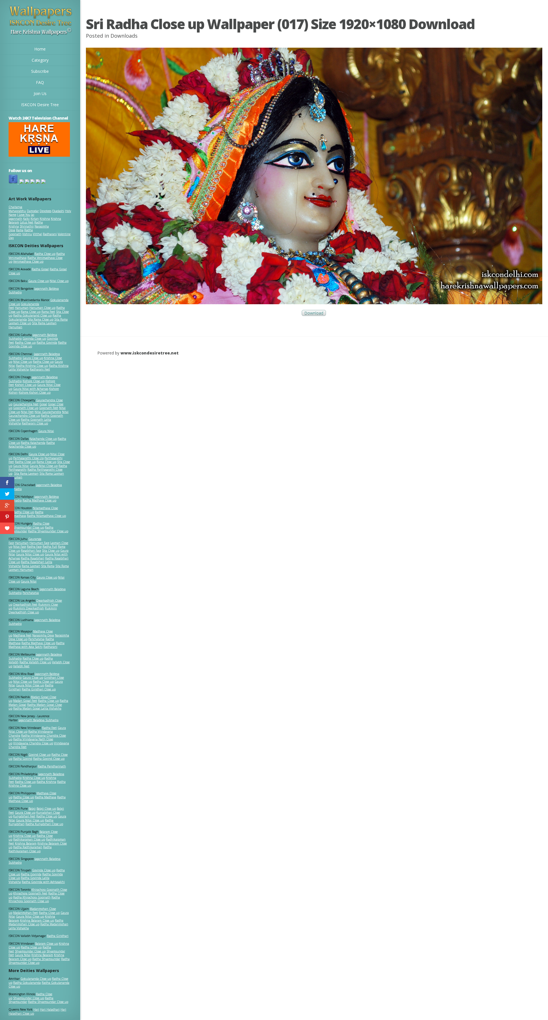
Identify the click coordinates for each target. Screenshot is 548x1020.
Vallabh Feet (21, 666)
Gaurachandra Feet (26, 404)
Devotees (45, 211)
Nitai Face (19, 547)
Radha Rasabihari (32, 558)
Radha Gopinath (21, 232)
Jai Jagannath (21, 217)
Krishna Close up (34, 778)
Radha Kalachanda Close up (32, 445)
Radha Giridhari (57, 936)
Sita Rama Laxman (26, 473)
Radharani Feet (40, 369)
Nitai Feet (27, 412)
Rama (19, 230)
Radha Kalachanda (33, 443)
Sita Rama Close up (40, 319)
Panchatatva (31, 593)
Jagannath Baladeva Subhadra (34, 622)
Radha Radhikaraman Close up (30, 849)
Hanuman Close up (42, 308)
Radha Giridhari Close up (39, 689)
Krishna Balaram (26, 843)
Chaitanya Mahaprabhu (17, 209)
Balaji (32, 809)
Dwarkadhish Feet (25, 604)
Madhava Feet (22, 635)
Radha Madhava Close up (39, 500)
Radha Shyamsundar (46, 959)
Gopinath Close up (25, 408)
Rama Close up (31, 312)
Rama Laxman (31, 566)
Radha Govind (22, 759)
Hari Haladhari (50, 1009)
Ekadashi (58, 211)
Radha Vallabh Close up (35, 662)
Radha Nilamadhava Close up (46, 516)
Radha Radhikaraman (27, 847)
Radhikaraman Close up (29, 839)
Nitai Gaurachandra (48, 412)
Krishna (45, 219)
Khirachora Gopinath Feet (30, 893)
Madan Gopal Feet (25, 701)
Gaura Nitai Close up (44, 466)
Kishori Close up (25, 385)
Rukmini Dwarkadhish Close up (33, 610)
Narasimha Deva (43, 635)
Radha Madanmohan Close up (36, 922)
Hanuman (22, 308)
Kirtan (35, 219)
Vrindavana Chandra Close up (33, 743)
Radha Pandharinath (52, 766)
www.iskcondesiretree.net (149, 353)
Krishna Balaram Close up (37, 920)
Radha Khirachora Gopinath (32, 897)
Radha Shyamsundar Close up (48, 531)
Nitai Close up (59, 281)
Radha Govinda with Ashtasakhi (43, 882)
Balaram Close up (46, 944)
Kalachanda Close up (43, 439)
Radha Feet (49, 728)
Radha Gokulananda (27, 983)
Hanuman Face (39, 543)
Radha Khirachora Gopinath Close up (34, 899)
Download (313, 313)
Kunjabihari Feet (24, 816)
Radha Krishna (46, 782)
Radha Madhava (45, 797)
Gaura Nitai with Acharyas (30, 389)
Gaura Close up (38, 281)
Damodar (33, 211)
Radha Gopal (40, 269)
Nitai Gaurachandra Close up (38, 414)
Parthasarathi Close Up (28, 458)
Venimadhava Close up (28, 261)
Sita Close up (50, 551)
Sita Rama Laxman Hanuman (33, 325)
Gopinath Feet (48, 408)
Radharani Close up (35, 423)
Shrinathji (27, 226)
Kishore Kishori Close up (35, 392)
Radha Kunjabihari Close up (44, 824)
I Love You (23, 215)
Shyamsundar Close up (28, 527)
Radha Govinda (47, 342)
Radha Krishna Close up (32, 366)
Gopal (43, 404)
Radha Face (34, 547)
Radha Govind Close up (49, 759)
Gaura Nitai (46, 431)
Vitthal (37, 234)
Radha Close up (45, 254)
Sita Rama (48, 566)
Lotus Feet (26, 222)
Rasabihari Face (31, 551)
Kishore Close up (34, 381)
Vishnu (27, 234)
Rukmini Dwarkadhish (28, 608)
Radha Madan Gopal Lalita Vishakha (37, 708)
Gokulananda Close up (36, 979)
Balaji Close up (46, 809)
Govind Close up (40, 755)
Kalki (26, 219)
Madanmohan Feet (25, 913)
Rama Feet (48, 312)
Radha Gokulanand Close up (32, 315)
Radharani (50, 234)
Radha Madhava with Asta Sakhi (37, 645)
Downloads (124, 35)
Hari (36, 1009)
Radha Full (50, 547)
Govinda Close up (34, 338)
